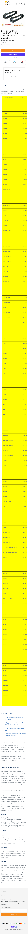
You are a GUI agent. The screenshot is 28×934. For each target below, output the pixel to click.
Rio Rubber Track (11, 929)
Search (3, 895)
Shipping (3, 44)
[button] (4, 40)
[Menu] (24, 4)
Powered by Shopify (19, 929)
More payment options (13, 57)
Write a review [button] (14, 76)
